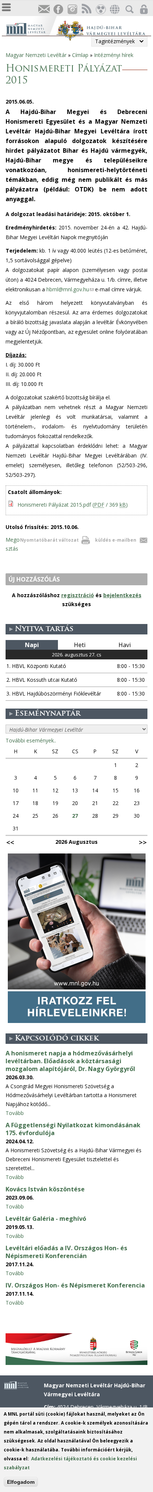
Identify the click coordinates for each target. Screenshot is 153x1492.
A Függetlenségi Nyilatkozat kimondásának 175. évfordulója (73, 1129)
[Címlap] (31, 28)
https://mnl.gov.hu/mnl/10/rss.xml (86, 9)
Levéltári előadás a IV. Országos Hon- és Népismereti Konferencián (66, 1252)
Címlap (80, 54)
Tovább (15, 1112)
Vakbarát (100, 9)
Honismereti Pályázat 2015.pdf (72, 504)
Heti (79, 645)
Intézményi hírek (113, 54)
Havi (124, 645)
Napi (32, 645)
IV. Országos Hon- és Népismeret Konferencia (75, 1285)
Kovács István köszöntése (45, 1189)
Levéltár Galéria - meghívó (46, 1218)
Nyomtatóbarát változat (49, 540)
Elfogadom (21, 1482)
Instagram (72, 9)
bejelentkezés (122, 595)
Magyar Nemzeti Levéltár (36, 54)
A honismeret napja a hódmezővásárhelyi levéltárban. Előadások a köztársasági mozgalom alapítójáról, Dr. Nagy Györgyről (70, 1061)
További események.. (31, 740)
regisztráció (77, 595)
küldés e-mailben (115, 540)
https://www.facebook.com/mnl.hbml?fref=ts (58, 9)
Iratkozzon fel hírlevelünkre (44, 9)
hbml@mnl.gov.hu (70, 289)
